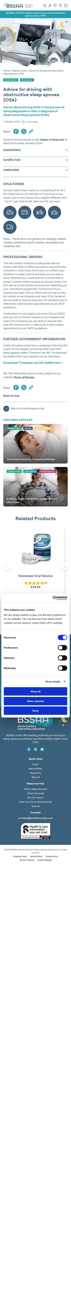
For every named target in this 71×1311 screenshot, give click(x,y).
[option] (35, 566)
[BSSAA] (18, 5)
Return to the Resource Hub (27, 408)
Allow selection (35, 701)
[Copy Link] (31, 131)
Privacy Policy (52, 856)
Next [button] (65, 566)
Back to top (11, 395)
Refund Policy (36, 856)
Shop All (36, 777)
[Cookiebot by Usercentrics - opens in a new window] (52, 598)
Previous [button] (6, 566)
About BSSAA (35, 768)
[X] (23, 132)
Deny (35, 710)
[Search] (44, 5)
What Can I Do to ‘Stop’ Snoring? (35, 801)
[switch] (62, 647)
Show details (52, 681)
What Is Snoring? (35, 793)
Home (6, 70)
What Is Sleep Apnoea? (35, 789)
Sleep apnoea (27, 80)
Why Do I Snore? (35, 797)
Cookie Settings (44, 860)
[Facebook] (16, 132)
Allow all (35, 691)
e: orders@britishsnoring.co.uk (36, 818)
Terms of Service (27, 860)
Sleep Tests (35, 772)
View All (35, 806)
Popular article (19, 70)
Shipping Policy (20, 856)
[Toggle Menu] (66, 5)
